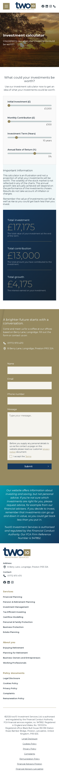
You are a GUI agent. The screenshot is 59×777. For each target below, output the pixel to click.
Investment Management (16, 607)
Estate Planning (11, 632)
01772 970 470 (14, 576)
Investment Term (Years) (22, 133)
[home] (25, 6)
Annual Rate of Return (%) (22, 149)
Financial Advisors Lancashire (29, 769)
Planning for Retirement (15, 653)
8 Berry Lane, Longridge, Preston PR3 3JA (27, 567)
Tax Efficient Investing (14, 612)
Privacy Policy (10, 688)
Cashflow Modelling (13, 617)
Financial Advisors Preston (29, 764)
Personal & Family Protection (18, 622)
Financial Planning (12, 597)
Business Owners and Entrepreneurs (21, 658)
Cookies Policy (10, 683)
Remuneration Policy (13, 698)
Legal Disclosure (11, 678)
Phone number (16, 394)
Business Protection (13, 627)
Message (12, 409)
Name (10, 363)
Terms (28, 456)
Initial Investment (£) (19, 101)
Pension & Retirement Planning (19, 602)
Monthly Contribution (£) (21, 117)
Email (10, 379)
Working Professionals (14, 663)
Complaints (9, 693)
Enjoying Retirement (13, 648)
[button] (6, 6)
